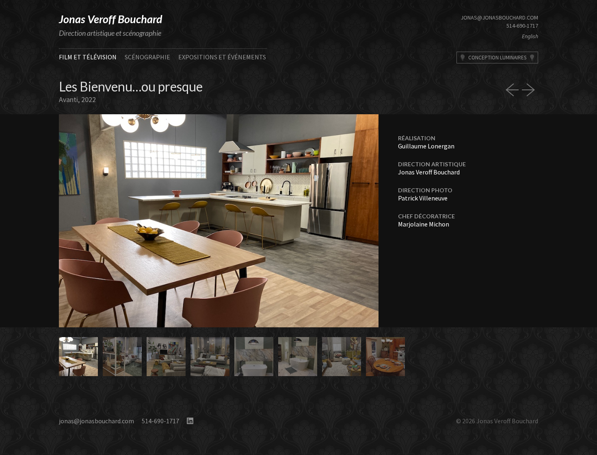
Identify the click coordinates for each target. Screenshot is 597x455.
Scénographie (147, 57)
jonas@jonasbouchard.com (499, 17)
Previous (139, 221)
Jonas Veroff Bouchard (110, 19)
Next (298, 221)
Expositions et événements (222, 57)
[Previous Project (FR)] (514, 89)
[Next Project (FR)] (530, 89)
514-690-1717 (522, 25)
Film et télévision (88, 57)
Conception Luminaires (497, 57)
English (530, 36)
